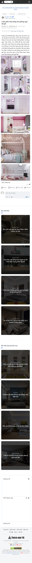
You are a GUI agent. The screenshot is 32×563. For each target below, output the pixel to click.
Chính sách (19, 529)
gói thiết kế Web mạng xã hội (12, 553)
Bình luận (12, 26)
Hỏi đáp (11, 532)
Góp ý (15, 532)
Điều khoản (13, 529)
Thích (4, 26)
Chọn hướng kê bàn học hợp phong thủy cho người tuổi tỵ (15, 8)
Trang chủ (6, 529)
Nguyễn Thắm (8, 17)
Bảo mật (25, 529)
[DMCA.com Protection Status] (16, 548)
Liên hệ (20, 532)
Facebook (13, 545)
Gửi (28, 197)
